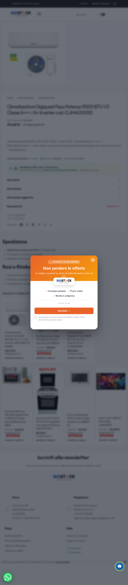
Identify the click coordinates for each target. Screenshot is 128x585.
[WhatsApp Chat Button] (7, 577)
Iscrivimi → (64, 310)
